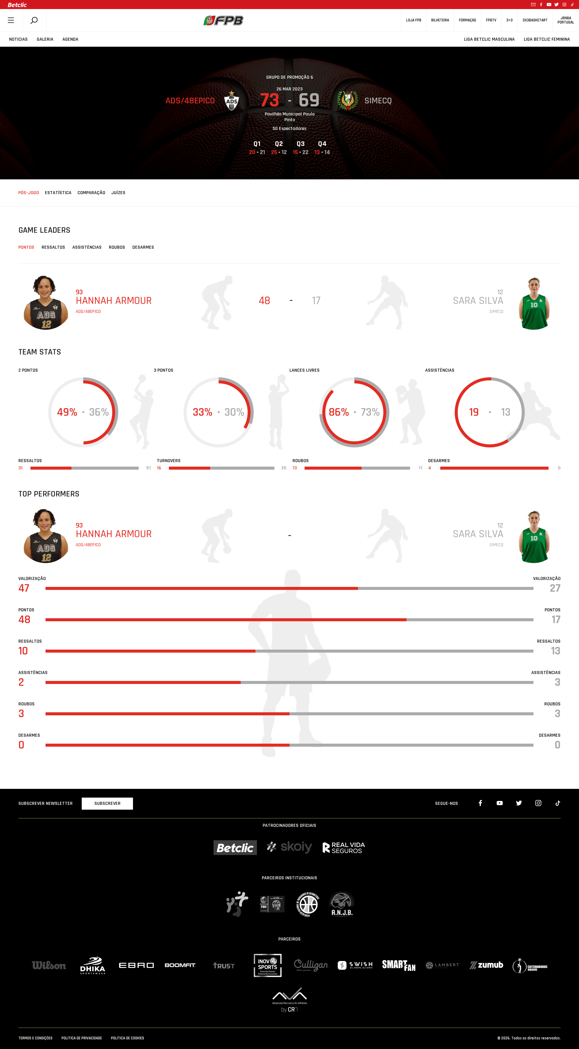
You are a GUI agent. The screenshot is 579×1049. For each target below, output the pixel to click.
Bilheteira (440, 20)
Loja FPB (413, 20)
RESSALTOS (53, 247)
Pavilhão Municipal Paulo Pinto (290, 117)
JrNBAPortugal (566, 20)
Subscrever (107, 803)
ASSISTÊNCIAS (87, 247)
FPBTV (491, 20)
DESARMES (143, 247)
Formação (467, 20)
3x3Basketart (535, 20)
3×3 (509, 20)
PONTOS (26, 247)
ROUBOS (117, 247)
